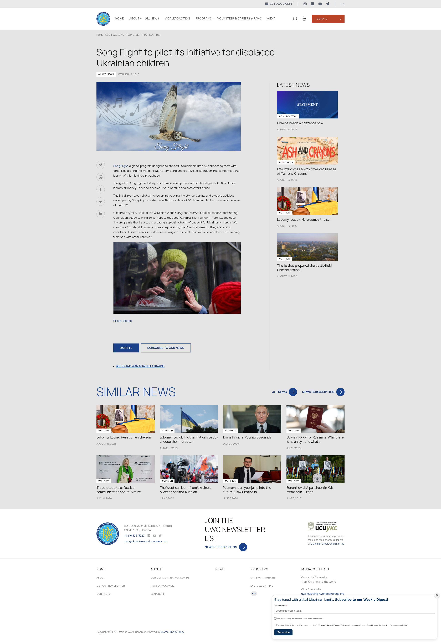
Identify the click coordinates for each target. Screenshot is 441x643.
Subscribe (283, 632)
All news (152, 18)
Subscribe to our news (165, 348)
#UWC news (106, 74)
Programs (204, 18)
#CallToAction (177, 18)
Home (119, 18)
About (100, 577)
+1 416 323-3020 (134, 535)
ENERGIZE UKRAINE (261, 585)
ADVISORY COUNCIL (162, 585)
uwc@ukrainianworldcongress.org (145, 541)
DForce (164, 632)
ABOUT (134, 18)
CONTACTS (103, 593)
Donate (322, 18)
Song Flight (120, 166)
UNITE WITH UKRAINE (262, 577)
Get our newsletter (110, 585)
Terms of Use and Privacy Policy (332, 625)
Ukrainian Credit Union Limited (327, 543)
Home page (103, 34)
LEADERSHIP (158, 593)
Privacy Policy (176, 632)
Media (271, 18)
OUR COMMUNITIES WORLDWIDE (170, 577)
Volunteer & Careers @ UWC (239, 18)
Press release (122, 321)
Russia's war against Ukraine (142, 366)
